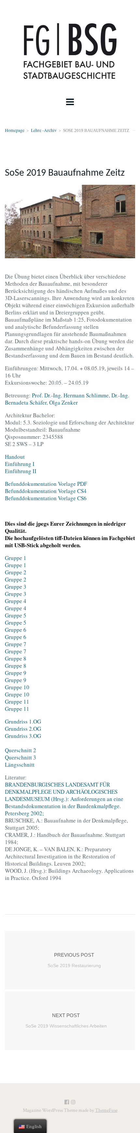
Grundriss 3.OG (23, 736)
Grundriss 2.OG (23, 728)
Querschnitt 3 (20, 757)
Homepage (14, 130)
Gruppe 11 (17, 701)
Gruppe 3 (15, 586)
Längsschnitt (20, 764)
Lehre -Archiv (44, 130)
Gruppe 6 (15, 629)
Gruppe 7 (15, 644)
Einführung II (20, 471)
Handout (15, 456)
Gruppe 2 (15, 572)
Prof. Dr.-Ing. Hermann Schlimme (70, 395)
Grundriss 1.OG (23, 721)
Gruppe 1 (15, 558)
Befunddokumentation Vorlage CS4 (46, 491)
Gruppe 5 (15, 615)
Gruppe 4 (15, 601)
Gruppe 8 (15, 658)
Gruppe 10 (17, 687)
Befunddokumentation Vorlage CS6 (46, 498)
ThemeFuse (106, 1110)
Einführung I (20, 464)
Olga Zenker (63, 402)
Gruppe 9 (15, 673)
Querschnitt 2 (20, 750)
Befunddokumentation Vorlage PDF (46, 483)
